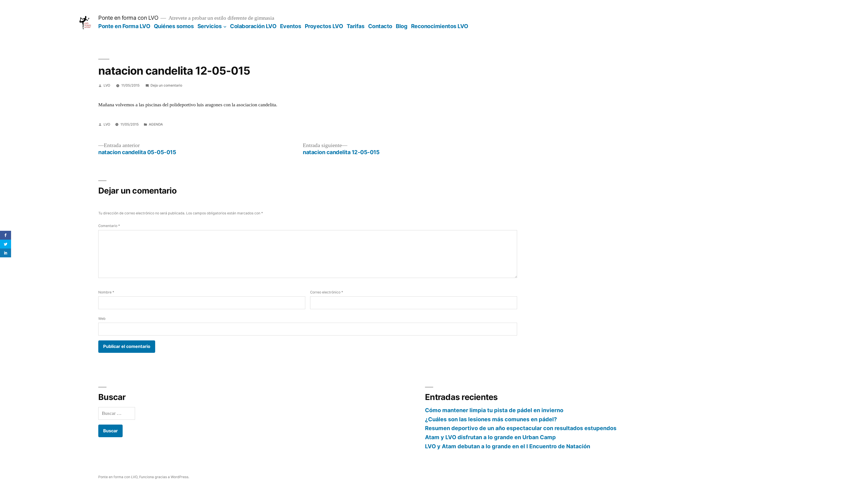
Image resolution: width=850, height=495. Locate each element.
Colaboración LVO (253, 26)
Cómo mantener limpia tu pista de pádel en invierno (494, 410)
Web (102, 318)
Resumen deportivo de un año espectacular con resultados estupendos (520, 428)
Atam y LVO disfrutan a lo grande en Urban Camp (490, 437)
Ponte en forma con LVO (128, 17)
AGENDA (156, 124)
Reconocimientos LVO (439, 26)
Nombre (106, 292)
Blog (401, 26)
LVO (107, 85)
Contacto (380, 26)
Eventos (290, 26)
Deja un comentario (166, 85)
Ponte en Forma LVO (124, 26)
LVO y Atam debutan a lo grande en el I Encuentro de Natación (507, 446)
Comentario (109, 226)
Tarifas (356, 26)
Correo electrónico (326, 292)
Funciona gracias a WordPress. (164, 477)
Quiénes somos (174, 26)
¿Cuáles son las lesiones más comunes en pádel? (491, 419)
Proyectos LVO (324, 26)
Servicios (209, 26)
